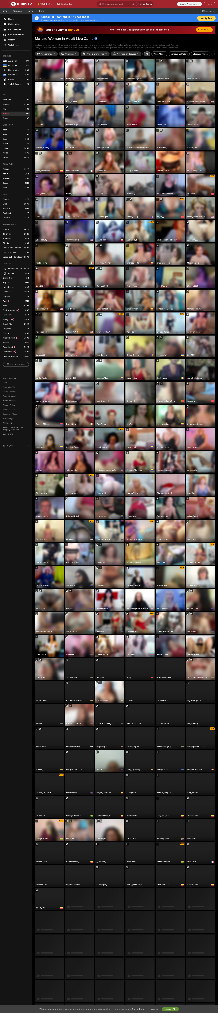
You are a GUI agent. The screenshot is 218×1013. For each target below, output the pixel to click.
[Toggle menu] (4, 4)
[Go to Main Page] (22, 4)
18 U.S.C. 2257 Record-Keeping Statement (13, 428)
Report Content (9, 396)
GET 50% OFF (204, 30)
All (147, 54)
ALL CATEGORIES (17, 364)
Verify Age (206, 18)
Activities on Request (126, 54)
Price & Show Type (95, 54)
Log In (209, 4)
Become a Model (10, 414)
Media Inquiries (9, 401)
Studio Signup (9, 418)
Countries (69, 54)
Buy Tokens (8, 434)
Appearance (46, 54)
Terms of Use (9, 410)
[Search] (133, 4)
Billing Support (9, 392)
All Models (7, 423)
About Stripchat (9, 378)
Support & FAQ (9, 387)
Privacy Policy (9, 405)
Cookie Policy (138, 1009)
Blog (5, 383)
